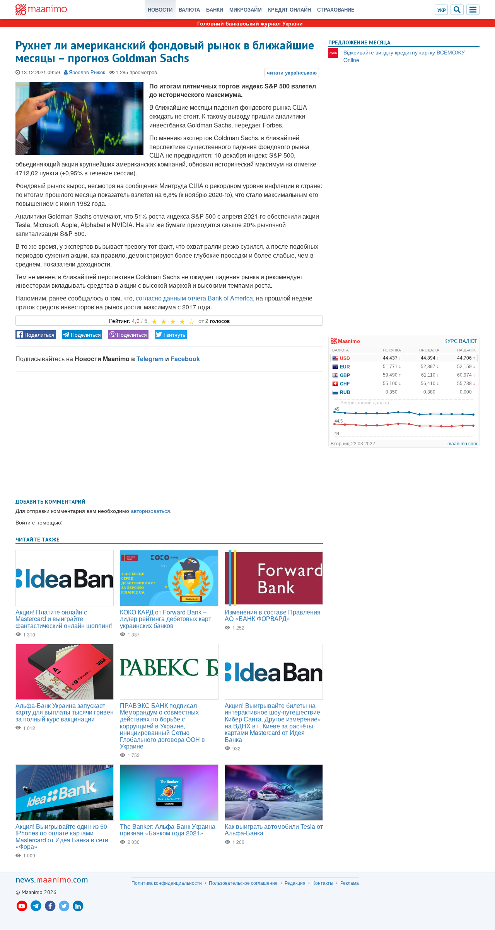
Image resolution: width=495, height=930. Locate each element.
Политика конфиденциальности (166, 883)
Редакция (295, 883)
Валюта (189, 9)
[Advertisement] (169, 433)
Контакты (322, 883)
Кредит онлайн (289, 9)
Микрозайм (245, 9)
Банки (214, 9)
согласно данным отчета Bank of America (194, 298)
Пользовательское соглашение (243, 883)
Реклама (349, 883)
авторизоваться (150, 510)
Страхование (336, 9)
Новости (160, 9)
